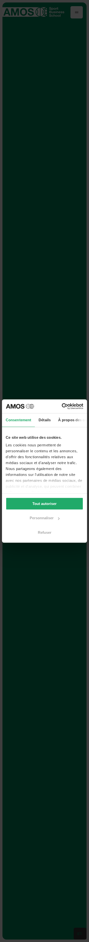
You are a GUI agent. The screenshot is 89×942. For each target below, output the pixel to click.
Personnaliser (42, 518)
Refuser (44, 532)
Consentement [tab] (18, 420)
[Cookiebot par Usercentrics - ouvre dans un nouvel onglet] (62, 406)
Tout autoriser (44, 504)
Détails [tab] (45, 420)
